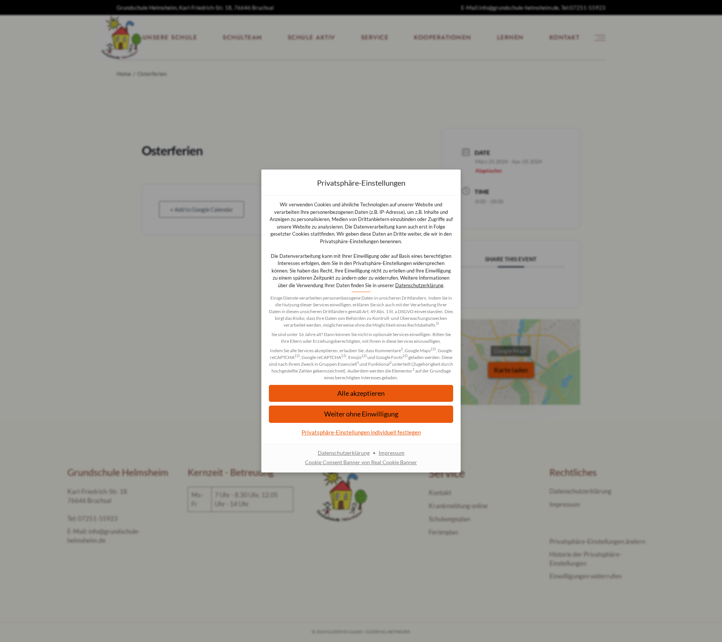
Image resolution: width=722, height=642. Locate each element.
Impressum (392, 453)
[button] (361, 393)
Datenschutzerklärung (419, 285)
